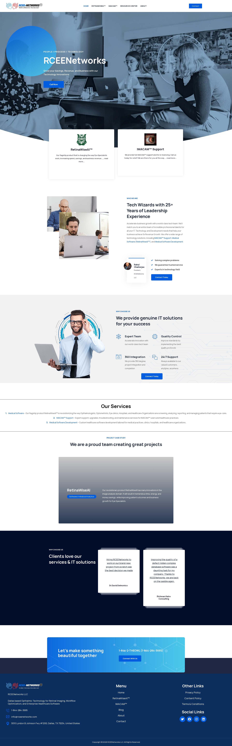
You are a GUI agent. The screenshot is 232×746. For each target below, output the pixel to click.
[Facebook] (189, 719)
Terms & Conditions (193, 704)
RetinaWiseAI (121, 698)
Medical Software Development (169, 241)
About (121, 715)
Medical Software (16, 413)
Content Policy (192, 698)
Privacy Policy (193, 692)
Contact (121, 721)
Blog (121, 709)
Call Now (54, 84)
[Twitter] (182, 719)
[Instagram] (196, 719)
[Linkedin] (203, 719)
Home (121, 692)
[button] (161, 277)
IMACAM (121, 704)
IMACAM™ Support (162, 238)
